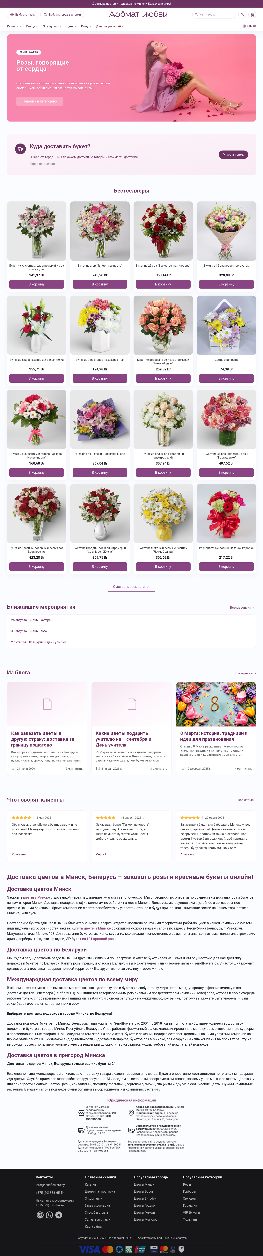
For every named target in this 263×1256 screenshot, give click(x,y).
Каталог (12, 26)
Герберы (189, 1191)
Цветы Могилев (146, 1219)
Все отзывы (247, 800)
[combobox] (214, 14)
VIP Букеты (191, 1212)
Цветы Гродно (144, 1205)
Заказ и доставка (97, 1205)
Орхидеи (189, 1198)
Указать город (233, 154)
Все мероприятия (243, 607)
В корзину (37, 284)
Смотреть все (245, 673)
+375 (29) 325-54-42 (50, 1205)
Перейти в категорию (40, 101)
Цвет (69, 26)
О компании (93, 1198)
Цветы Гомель (145, 1212)
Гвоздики (190, 1205)
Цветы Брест (143, 1191)
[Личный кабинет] (242, 14)
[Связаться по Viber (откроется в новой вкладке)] (40, 1215)
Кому (84, 26)
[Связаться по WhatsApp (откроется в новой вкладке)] (49, 1215)
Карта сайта (93, 1226)
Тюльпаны (190, 1219)
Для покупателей (108, 26)
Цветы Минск (144, 1184)
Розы (187, 1184)
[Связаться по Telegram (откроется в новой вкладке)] (59, 1215)
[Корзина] (252, 14)
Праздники (51, 26)
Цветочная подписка (100, 1191)
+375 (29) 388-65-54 (50, 1193)
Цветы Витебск (145, 1198)
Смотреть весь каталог (131, 587)
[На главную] (138, 14)
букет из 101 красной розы (94, 939)
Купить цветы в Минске (91, 928)
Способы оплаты (97, 1212)
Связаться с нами (97, 1219)
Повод (30, 26)
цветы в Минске (36, 897)
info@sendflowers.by (50, 1185)
